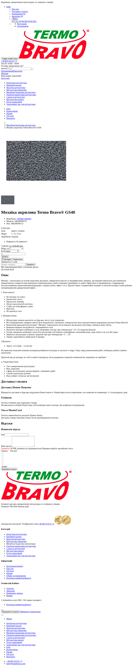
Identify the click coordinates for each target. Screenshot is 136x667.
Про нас (15, 9)
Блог (8, 109)
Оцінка (4, 451)
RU (35, 21)
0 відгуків (5, 228)
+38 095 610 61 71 (9, 61)
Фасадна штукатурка (15, 87)
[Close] (2, 609)
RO (26, 21)
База (3, 251)
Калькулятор (12, 111)
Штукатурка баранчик (16, 90)
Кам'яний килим (13, 85)
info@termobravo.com (15, 663)
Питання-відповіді (14, 566)
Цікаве (9, 113)
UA (18, 21)
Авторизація (22, 26)
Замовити (30, 265)
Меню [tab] (9, 619)
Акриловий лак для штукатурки (20, 104)
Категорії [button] (5, 78)
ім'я (2, 434)
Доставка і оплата (20, 11)
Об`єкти (10, 116)
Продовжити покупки (10, 612)
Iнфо (8, 7)
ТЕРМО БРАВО (24, 219)
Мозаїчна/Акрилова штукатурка (20, 92)
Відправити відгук (9, 469)
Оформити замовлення (30, 612)
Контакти (10, 118)
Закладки (10, 591)
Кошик (9, 595)
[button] (4, 73)
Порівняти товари (14, 593)
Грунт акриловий (14, 102)
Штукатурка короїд (15, 99)
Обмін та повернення (16, 576)
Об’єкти (10, 571)
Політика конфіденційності (18, 578)
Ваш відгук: (6, 446)
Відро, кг (5, 248)
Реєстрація (22, 24)
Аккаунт (10, 588)
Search (4, 68)
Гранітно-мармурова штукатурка (21, 95)
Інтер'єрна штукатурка (16, 83)
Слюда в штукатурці (15, 97)
